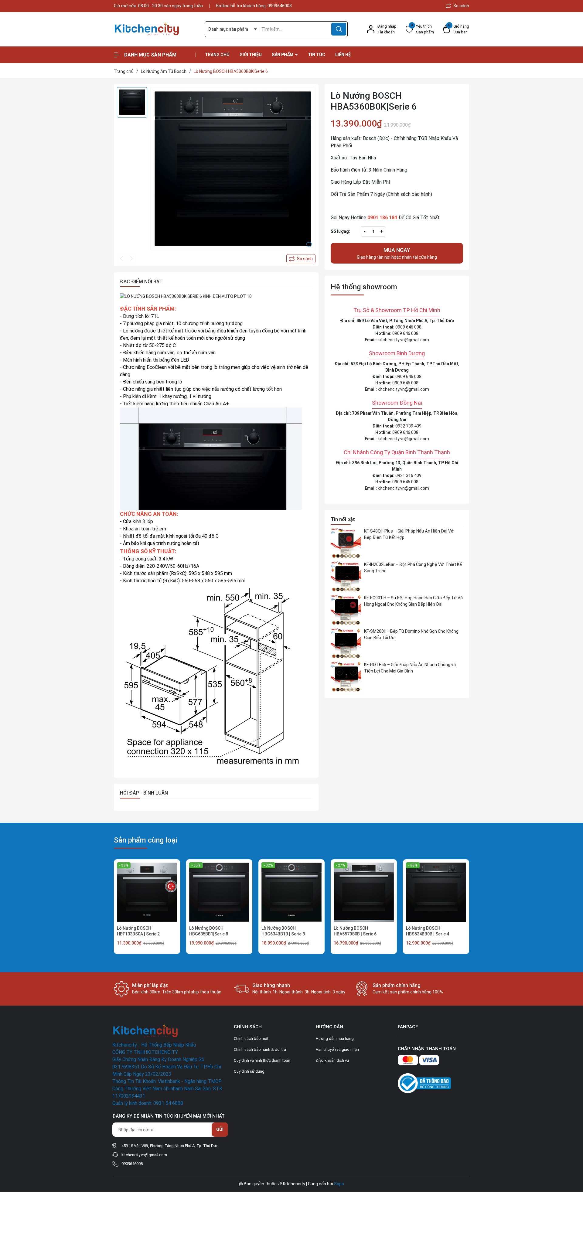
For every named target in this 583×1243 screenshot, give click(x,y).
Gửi (219, 1129)
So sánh (460, 5)
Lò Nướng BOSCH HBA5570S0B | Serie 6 (355, 931)
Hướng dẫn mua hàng (335, 1038)
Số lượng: (340, 231)
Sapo (339, 1183)
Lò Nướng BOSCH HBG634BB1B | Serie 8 (283, 931)
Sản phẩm (283, 54)
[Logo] (155, 29)
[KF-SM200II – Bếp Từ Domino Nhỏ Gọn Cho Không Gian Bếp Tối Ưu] (346, 643)
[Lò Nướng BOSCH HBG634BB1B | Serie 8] (291, 892)
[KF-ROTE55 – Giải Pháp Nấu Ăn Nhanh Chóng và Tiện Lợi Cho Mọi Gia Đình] (346, 677)
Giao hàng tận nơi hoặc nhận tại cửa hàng (397, 253)
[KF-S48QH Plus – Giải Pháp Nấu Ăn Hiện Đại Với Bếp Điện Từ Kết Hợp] (346, 543)
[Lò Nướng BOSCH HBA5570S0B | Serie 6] (364, 892)
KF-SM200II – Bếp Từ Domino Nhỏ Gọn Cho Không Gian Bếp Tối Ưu (411, 634)
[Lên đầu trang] (573, 1204)
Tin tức (316, 54)
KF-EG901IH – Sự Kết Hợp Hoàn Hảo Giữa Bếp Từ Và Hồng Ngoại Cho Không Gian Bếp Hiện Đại (413, 601)
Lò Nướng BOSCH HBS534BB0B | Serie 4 (427, 931)
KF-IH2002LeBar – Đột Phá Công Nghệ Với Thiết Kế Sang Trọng (413, 567)
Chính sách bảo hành (409, 194)
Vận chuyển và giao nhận (337, 1049)
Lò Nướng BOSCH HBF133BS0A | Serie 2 (138, 931)
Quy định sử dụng (249, 1071)
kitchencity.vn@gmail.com (403, 339)
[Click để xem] (233, 169)
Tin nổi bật (343, 519)
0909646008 (280, 5)
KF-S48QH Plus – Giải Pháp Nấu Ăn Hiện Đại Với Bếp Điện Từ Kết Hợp (409, 534)
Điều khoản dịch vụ (332, 1060)
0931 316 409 (408, 475)
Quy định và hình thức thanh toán (262, 1060)
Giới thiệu (251, 54)
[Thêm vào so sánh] (300, 258)
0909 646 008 (408, 327)
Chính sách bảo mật (251, 1038)
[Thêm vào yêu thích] (309, 244)
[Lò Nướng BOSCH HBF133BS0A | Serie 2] (147, 892)
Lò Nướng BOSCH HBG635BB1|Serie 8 (208, 931)
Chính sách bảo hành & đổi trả (260, 1049)
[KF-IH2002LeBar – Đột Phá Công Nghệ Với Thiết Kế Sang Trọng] (346, 576)
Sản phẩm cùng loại (145, 840)
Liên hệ (343, 54)
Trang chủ (217, 54)
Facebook (407, 1036)
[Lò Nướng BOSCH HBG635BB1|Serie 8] (219, 892)
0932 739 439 (408, 426)
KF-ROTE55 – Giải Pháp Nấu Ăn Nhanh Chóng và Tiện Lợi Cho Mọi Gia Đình (410, 667)
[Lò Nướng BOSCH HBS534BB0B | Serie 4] (436, 892)
